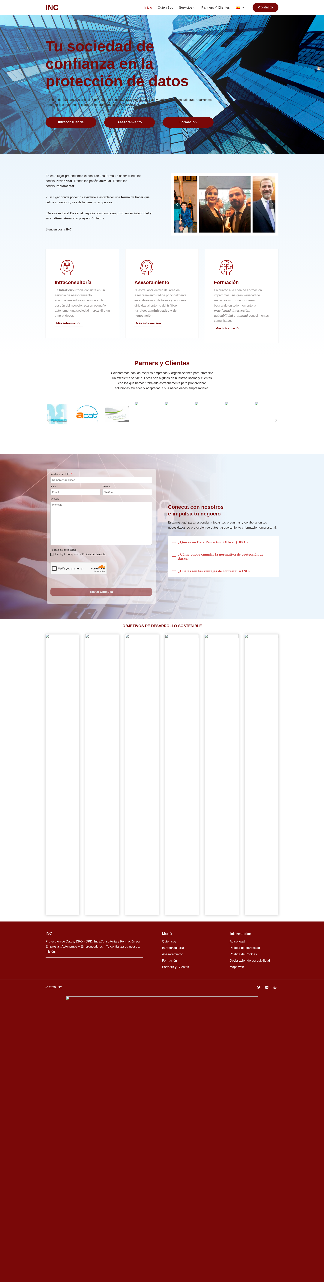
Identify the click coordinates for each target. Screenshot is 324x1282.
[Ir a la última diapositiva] (177, 204)
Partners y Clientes (215, 7)
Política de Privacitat (94, 554)
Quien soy (165, 7)
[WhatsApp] (275, 987)
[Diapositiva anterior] (48, 420)
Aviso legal (237, 941)
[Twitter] (258, 987)
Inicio (148, 7)
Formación (169, 960)
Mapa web (237, 967)
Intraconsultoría (173, 948)
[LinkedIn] (266, 987)
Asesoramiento (172, 954)
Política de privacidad (245, 948)
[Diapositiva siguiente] (272, 204)
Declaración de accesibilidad (250, 960)
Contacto (265, 7)
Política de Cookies (243, 954)
